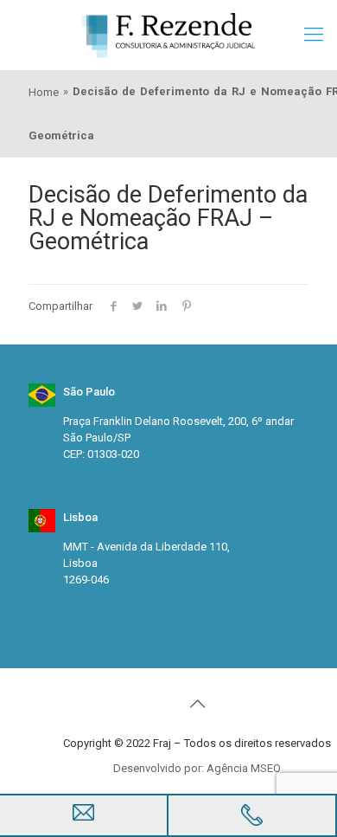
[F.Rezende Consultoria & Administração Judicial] (168, 35)
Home (44, 92)
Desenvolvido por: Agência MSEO (197, 768)
